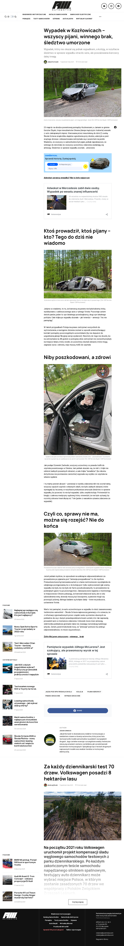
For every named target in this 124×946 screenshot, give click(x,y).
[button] (5, 16)
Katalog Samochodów (51, 917)
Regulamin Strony (102, 939)
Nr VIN (52, 164)
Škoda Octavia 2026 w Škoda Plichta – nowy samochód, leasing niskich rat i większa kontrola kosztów (25, 741)
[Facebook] (118, 6)
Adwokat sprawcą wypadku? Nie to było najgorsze (67, 178)
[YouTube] (104, 6)
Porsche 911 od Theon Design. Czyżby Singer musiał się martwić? (24, 895)
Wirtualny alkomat (66, 923)
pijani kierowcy (94, 692)
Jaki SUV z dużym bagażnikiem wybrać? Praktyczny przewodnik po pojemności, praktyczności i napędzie (26, 669)
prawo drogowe (52, 696)
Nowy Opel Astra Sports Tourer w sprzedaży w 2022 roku (25, 629)
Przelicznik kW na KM (60, 927)
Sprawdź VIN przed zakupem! (53, 930)
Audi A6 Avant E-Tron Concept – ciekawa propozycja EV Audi (24, 879)
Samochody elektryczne (69, 917)
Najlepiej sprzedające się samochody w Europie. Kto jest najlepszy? (26, 612)
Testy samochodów (61, 920)
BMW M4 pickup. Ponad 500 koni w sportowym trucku (25, 862)
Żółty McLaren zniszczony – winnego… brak (64, 636)
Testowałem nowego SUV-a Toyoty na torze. (25, 687)
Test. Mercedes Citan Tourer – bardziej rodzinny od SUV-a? (24, 645)
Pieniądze (48, 920)
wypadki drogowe (72, 696)
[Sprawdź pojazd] (85, 166)
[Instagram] (111, 6)
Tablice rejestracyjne (73, 930)
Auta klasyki (53, 923)
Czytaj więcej (77, 902)
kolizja (79, 692)
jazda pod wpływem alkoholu (58, 692)
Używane (74, 920)
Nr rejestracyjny (65, 164)
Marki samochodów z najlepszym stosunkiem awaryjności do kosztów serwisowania (26, 721)
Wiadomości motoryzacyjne (61, 914)
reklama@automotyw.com (104, 933)
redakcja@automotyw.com (105, 935)
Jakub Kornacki (65, 731)
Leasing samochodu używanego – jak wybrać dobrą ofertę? (25, 703)
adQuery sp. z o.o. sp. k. (103, 922)
